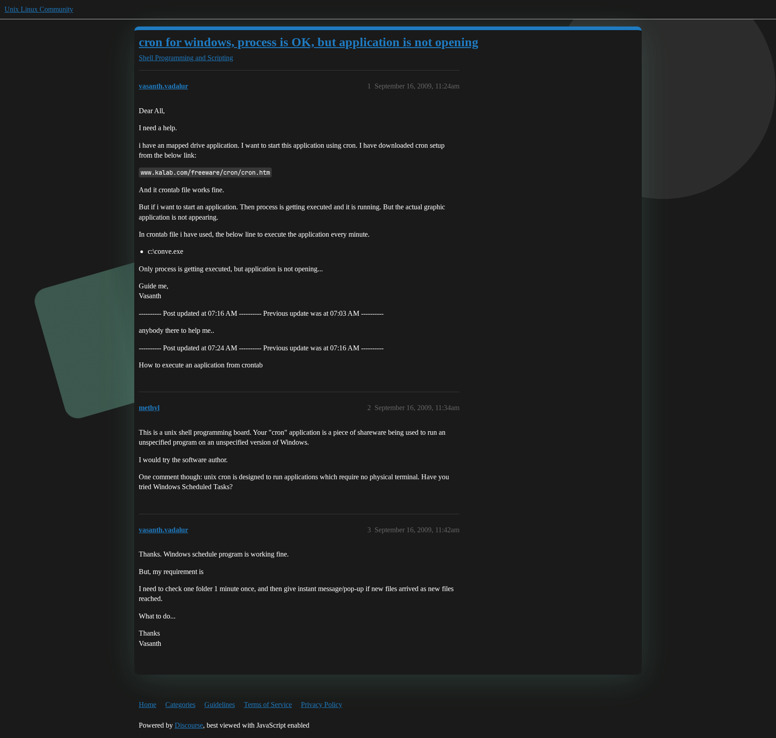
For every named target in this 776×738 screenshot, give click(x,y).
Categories (180, 704)
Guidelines (219, 704)
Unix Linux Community (38, 9)
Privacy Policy (321, 704)
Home (147, 704)
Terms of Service (268, 704)
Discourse (189, 725)
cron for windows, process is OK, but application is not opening (308, 42)
